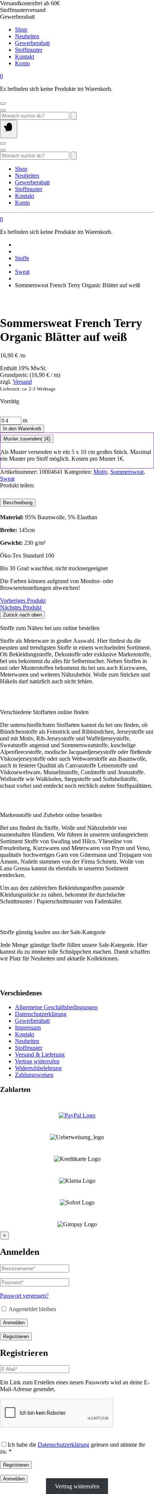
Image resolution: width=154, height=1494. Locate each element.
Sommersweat (127, 472)
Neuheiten (27, 36)
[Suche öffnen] (3, 110)
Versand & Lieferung (40, 1054)
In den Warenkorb (22, 428)
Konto (22, 63)
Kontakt (24, 56)
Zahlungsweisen (34, 1075)
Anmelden (14, 1322)
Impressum (28, 1027)
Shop (21, 29)
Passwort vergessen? (24, 1295)
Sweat (22, 271)
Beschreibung (18, 502)
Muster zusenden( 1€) (26, 439)
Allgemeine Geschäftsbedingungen (56, 1007)
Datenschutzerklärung (41, 1014)
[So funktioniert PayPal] (77, 1115)
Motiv (100, 472)
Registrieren (16, 1336)
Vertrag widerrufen (37, 1061)
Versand (22, 381)
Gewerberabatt (32, 43)
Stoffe (22, 258)
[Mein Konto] (3, 104)
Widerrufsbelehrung (38, 1068)
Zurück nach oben (22, 615)
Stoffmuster (28, 50)
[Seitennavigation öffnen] (8, 129)
